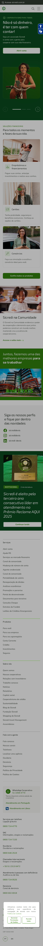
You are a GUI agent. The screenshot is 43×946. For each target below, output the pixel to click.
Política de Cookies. (14, 914)
